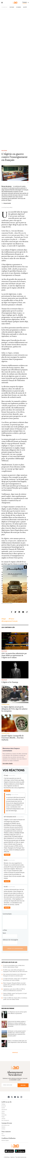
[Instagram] (21, 1097)
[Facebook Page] (9, 1097)
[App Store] (9, 1151)
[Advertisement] (15, 78)
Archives (3, 1128)
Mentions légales (5, 1140)
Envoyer (23, 1085)
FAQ (2, 1133)
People (3, 1116)
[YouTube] (15, 1097)
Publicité (3, 1127)
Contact (3, 1135)
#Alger (4, 619)
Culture (3, 1111)
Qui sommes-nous (5, 1125)
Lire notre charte (8, 763)
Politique (12, 7)
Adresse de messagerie (10, 940)
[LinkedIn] (18, 1097)
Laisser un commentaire (15, 948)
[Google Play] (20, 1151)
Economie (18, 7)
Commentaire (7, 914)
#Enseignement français (10, 621)
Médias (3, 1113)
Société (25, 7)
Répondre (7, 790)
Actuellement (4, 7)
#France (11, 619)
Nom (4, 933)
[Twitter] (12, 1097)
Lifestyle (3, 1118)
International (4, 1109)
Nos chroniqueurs (5, 1120)
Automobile (4, 1115)
